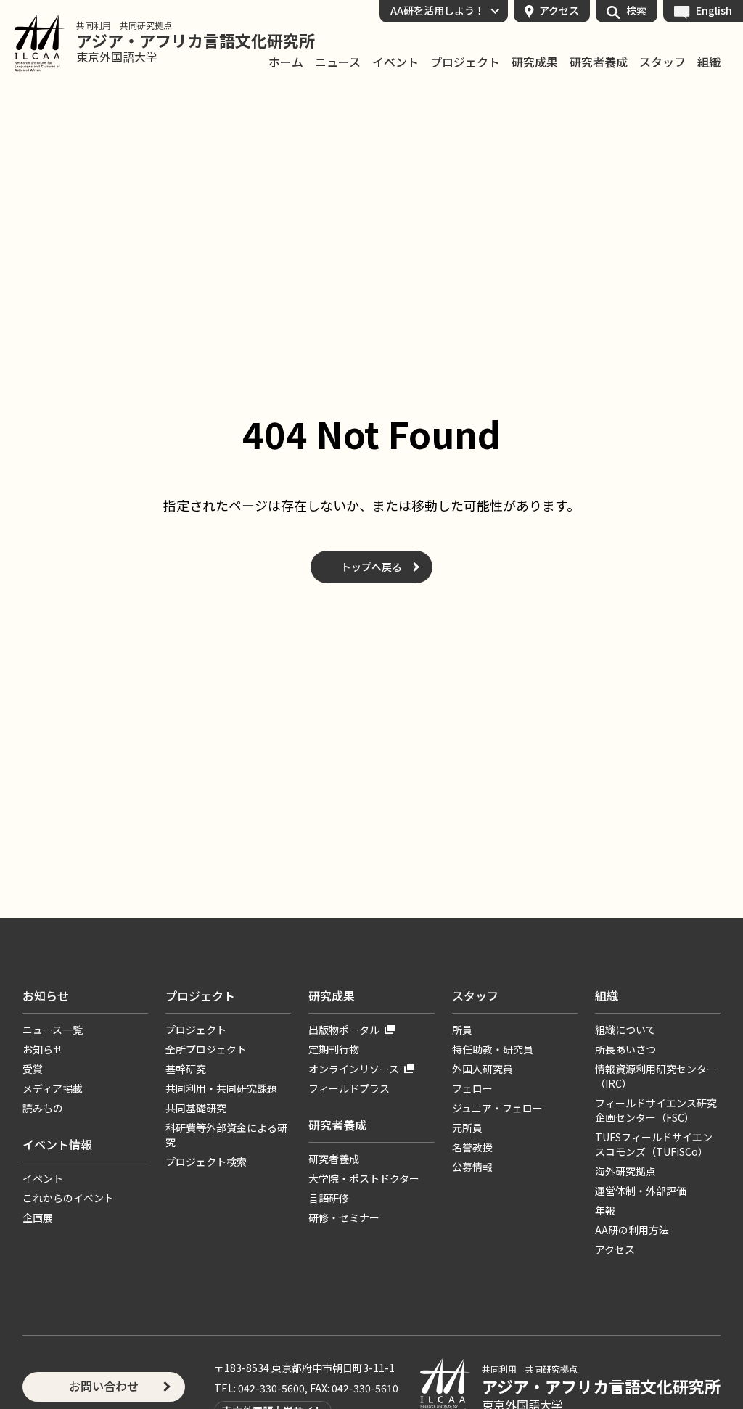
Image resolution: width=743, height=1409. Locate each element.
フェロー (472, 1088)
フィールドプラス (349, 1088)
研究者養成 (599, 62)
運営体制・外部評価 (640, 1190)
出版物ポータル (343, 1029)
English (714, 10)
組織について (625, 1029)
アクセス (559, 10)
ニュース (338, 62)
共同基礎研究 (195, 1108)
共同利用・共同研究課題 (221, 1088)
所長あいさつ (625, 1049)
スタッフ (662, 62)
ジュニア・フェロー (497, 1108)
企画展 (37, 1217)
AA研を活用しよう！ (437, 10)
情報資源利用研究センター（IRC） (656, 1075)
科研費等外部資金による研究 (226, 1134)
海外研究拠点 (625, 1171)
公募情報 (472, 1166)
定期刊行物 (333, 1049)
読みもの (42, 1108)
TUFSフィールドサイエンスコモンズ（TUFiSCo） (654, 1144)
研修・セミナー (343, 1217)
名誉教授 (472, 1147)
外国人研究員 (482, 1068)
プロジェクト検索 (206, 1161)
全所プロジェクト (206, 1049)
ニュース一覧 (52, 1029)
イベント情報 (57, 1144)
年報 (605, 1210)
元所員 (467, 1127)
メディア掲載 (52, 1088)
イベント (395, 62)
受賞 (32, 1068)
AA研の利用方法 (632, 1230)
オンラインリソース (353, 1068)
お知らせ (45, 995)
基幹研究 (185, 1068)
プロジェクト (465, 62)
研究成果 (535, 62)
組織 (709, 62)
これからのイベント (68, 1198)
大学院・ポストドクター (363, 1178)
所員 (462, 1029)
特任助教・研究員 (492, 1049)
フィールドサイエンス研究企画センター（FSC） (656, 1110)
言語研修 (328, 1198)
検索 (636, 10)
